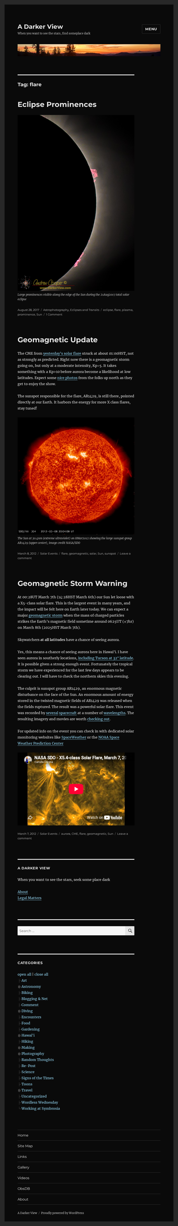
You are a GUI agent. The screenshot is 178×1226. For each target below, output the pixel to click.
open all (24, 974)
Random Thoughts (37, 1059)
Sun (39, 314)
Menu (151, 29)
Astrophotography (56, 310)
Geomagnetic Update (58, 339)
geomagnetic (78, 553)
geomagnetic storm (46, 615)
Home (23, 1135)
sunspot (110, 553)
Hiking (27, 1041)
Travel (26, 1090)
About (23, 892)
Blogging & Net (34, 999)
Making (28, 1047)
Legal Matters (29, 898)
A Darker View (40, 26)
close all (41, 974)
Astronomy (31, 986)
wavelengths (114, 713)
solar (93, 553)
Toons (26, 1084)
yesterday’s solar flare (62, 353)
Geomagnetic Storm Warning (72, 583)
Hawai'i (28, 1035)
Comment (30, 1005)
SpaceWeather (73, 737)
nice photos (67, 378)
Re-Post (28, 1066)
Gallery (23, 1167)
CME (75, 833)
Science (28, 1072)
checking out (98, 719)
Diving (27, 1011)
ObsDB (24, 1189)
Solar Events (49, 553)
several (52, 713)
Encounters (31, 1017)
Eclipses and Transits (84, 310)
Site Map (25, 1146)
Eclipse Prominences (57, 104)
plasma (127, 310)
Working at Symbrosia (40, 1108)
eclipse (108, 310)
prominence (26, 314)
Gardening (30, 1029)
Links (22, 1157)
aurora (65, 833)
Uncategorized (34, 1096)
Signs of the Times (37, 1078)
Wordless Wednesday (39, 1102)
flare (117, 310)
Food (25, 1023)
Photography (32, 1053)
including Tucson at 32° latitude (105, 658)
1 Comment (54, 314)
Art (24, 980)
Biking (27, 992)
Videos (23, 1178)
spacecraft (68, 713)
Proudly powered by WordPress (62, 1213)
